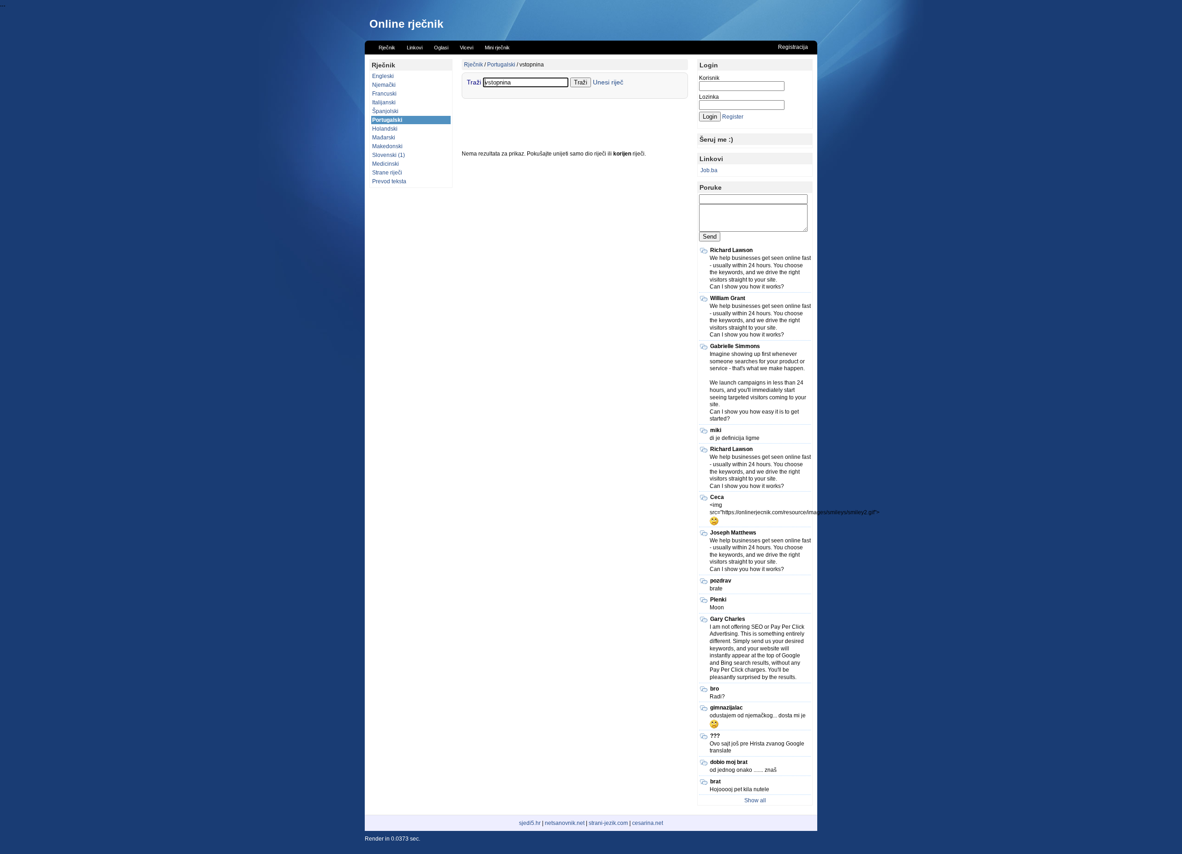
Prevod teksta (389, 181)
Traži (475, 82)
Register (732, 117)
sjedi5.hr (530, 823)
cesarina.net (647, 823)
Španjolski (385, 111)
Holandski (385, 129)
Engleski (383, 76)
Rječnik (473, 64)
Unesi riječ (608, 82)
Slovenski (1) (388, 155)
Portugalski (387, 120)
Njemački (384, 85)
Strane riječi (387, 172)
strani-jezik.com (608, 823)
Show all (755, 800)
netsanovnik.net (565, 823)
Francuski (384, 93)
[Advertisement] (410, 330)
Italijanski (384, 102)
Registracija (793, 47)
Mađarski (383, 137)
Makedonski (387, 146)
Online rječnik (406, 24)
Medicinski (385, 164)
